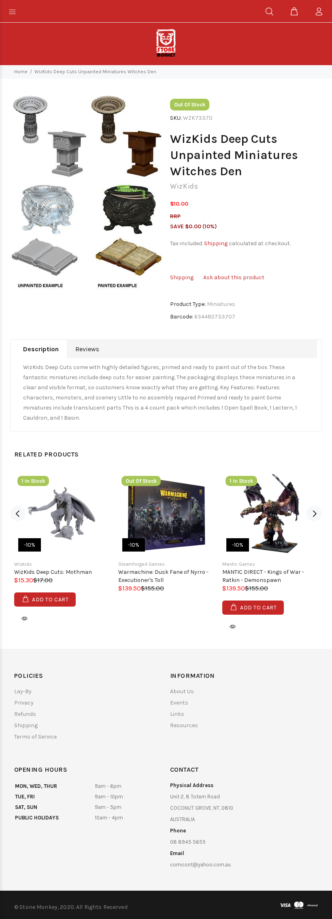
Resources (184, 725)
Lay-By (23, 691)
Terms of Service (35, 736)
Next (314, 513)
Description (41, 349)
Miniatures (221, 304)
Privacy (24, 702)
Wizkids (23, 564)
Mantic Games (238, 564)
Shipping (216, 243)
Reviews (87, 349)
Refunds (25, 714)
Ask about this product (233, 277)
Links (177, 714)
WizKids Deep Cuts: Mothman (53, 572)
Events (179, 702)
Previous (18, 513)
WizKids (184, 186)
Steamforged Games (141, 564)
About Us (182, 691)
